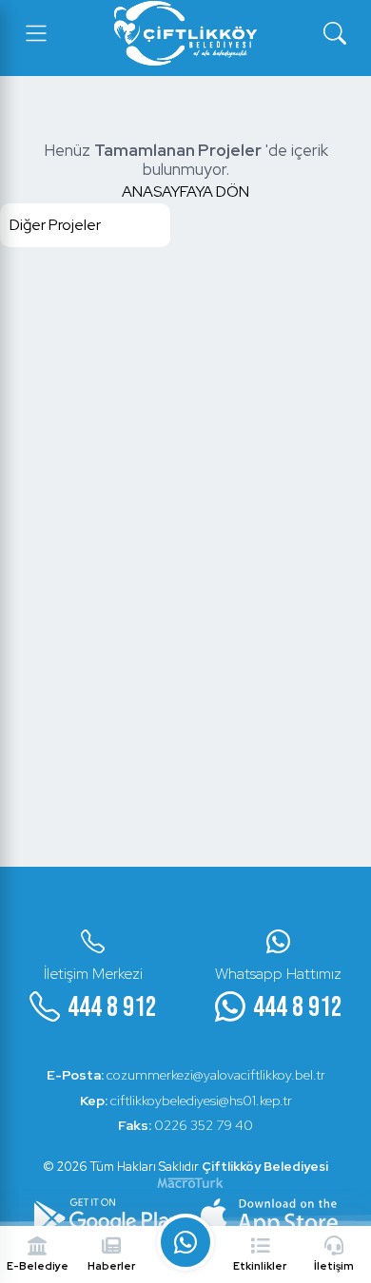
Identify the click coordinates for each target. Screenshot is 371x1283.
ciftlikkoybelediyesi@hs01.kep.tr (186, 1100)
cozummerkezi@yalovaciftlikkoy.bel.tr (186, 1074)
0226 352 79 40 (185, 1125)
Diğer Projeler (55, 225)
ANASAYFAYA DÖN (185, 191)
